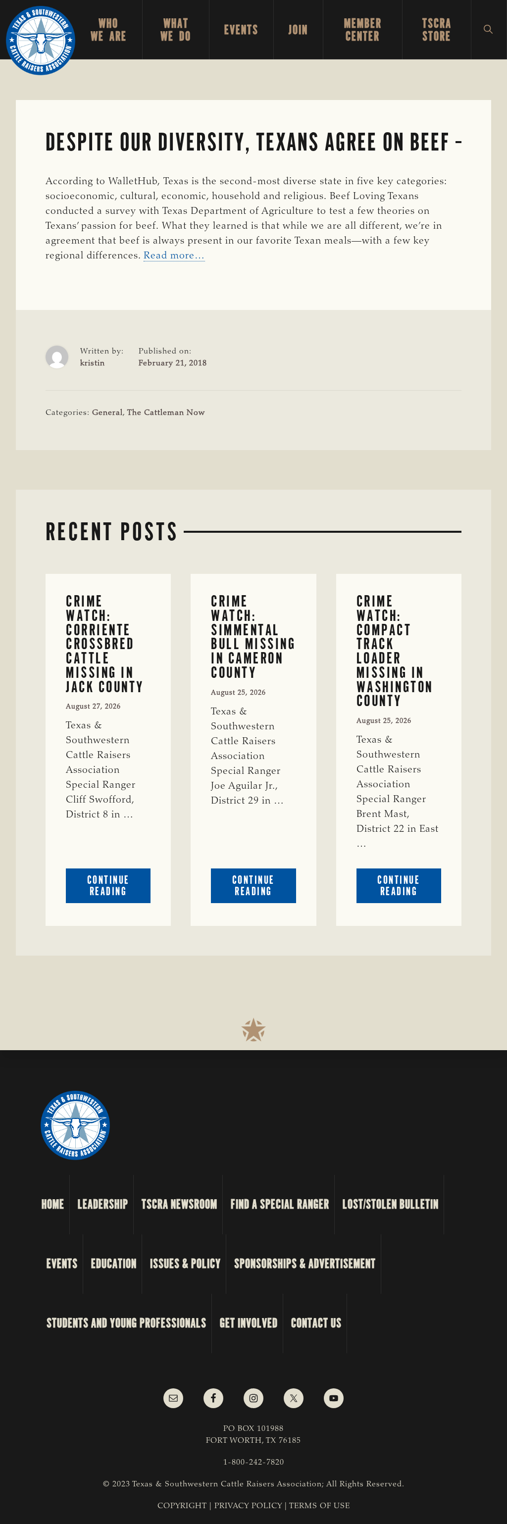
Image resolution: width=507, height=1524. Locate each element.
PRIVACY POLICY (248, 1506)
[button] (489, 29)
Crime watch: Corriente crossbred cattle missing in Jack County (105, 644)
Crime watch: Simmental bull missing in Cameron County (253, 637)
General (107, 413)
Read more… (174, 256)
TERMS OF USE (319, 1506)
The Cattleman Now (166, 413)
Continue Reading (119, 888)
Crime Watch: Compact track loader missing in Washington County (394, 651)
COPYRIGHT (182, 1506)
